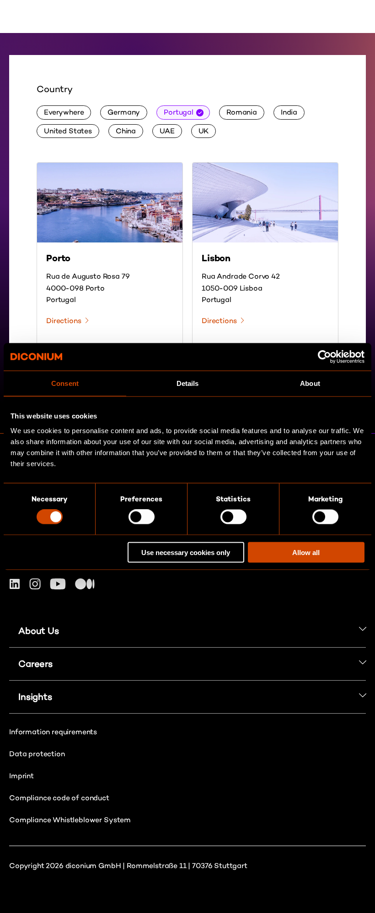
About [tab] (310, 383)
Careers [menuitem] (35, 663)
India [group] (289, 112)
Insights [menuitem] (35, 696)
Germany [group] (123, 112)
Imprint (21, 775)
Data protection (37, 753)
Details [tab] (188, 383)
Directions (63, 320)
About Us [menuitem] (38, 630)
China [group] (126, 130)
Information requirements (53, 731)
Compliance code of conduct (59, 797)
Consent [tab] (65, 383)
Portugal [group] (178, 112)
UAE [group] (167, 130)
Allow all (306, 552)
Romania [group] (241, 112)
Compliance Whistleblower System (70, 819)
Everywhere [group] (64, 112)
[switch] (142, 517)
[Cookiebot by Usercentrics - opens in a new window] (324, 357)
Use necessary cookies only (185, 552)
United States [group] (68, 130)
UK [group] (203, 130)
